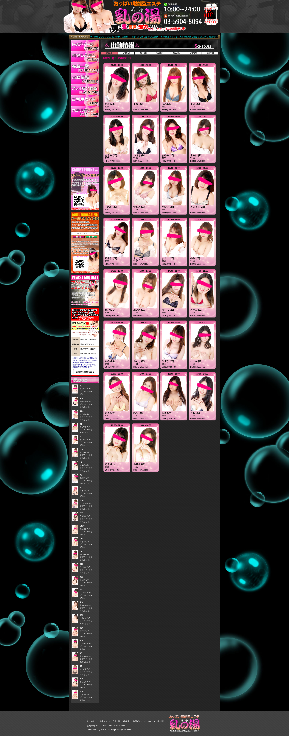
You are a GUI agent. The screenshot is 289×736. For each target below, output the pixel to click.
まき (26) (138, 104)
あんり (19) (139, 361)
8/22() (109, 53)
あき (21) (110, 464)
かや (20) (110, 361)
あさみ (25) (111, 155)
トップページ (92, 721)
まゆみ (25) (168, 155)
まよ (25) (138, 258)
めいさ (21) (139, 309)
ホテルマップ (149, 721)
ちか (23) (110, 104)
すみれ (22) (196, 155)
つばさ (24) (139, 155)
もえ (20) (166, 412)
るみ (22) (195, 104)
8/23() (126, 53)
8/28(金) (210, 53)
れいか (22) (196, 361)
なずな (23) (168, 361)
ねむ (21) (110, 309)
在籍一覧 (116, 721)
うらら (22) (168, 309)
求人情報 (161, 721)
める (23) (195, 258)
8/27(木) (193, 53)
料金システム (105, 721)
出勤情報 (125, 721)
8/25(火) (159, 53)
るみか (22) (111, 258)
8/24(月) (143, 53)
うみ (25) (166, 104)
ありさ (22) (139, 464)
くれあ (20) (111, 207)
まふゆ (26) (168, 258)
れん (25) (138, 412)
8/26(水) (176, 53)
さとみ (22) (196, 309)
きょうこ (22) (197, 207)
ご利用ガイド (136, 721)
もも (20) (195, 412)
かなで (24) (168, 207)
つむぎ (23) (139, 207)
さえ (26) (110, 412)
